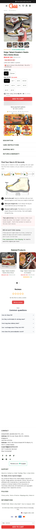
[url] (9, 447)
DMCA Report (5, 512)
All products (12, 10)
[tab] (16, 282)
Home (5, 10)
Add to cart (18, 527)
